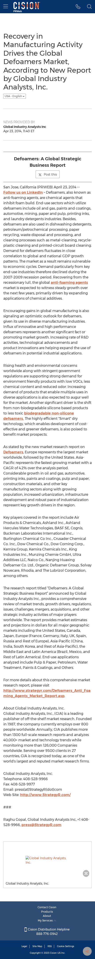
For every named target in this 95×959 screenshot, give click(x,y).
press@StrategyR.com (41, 825)
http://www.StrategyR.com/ (45, 795)
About (47, 915)
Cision (53, 952)
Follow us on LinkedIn (23, 192)
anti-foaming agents (69, 282)
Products (47, 911)
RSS (50, 946)
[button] (78, 6)
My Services (45, 920)
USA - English (14, 96)
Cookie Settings (65, 946)
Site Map (37, 946)
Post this (50, 174)
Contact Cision (47, 907)
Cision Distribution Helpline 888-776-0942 (48, 931)
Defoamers (13, 452)
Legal (24, 946)
